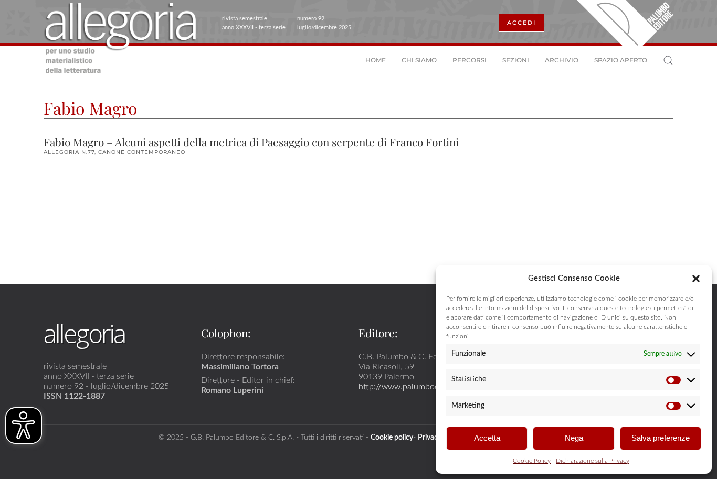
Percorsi (469, 60)
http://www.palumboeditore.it (412, 386)
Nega (574, 437)
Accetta (487, 437)
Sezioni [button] (515, 60)
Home (375, 60)
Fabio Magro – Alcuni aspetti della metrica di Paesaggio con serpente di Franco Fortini (251, 141)
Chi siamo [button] (419, 60)
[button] (696, 278)
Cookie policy (392, 437)
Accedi (521, 22)
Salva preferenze (660, 437)
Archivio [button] (561, 60)
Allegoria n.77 (69, 151)
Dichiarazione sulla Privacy (592, 460)
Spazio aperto (620, 60)
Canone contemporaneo (141, 151)
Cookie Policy (532, 460)
